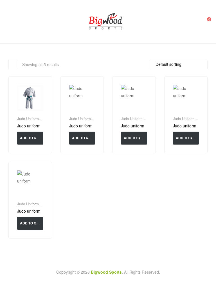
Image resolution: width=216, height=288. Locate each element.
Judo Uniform (28, 118)
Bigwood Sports (106, 272)
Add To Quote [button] (31, 137)
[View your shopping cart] (205, 21)
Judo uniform (28, 126)
